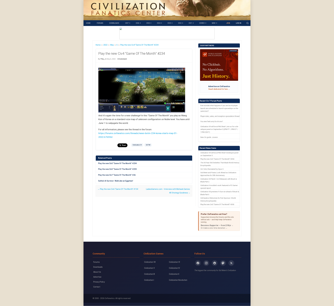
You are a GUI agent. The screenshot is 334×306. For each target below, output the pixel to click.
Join (228, 23)
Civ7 (127, 23)
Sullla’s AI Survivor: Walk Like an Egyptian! (115, 181)
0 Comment (122, 59)
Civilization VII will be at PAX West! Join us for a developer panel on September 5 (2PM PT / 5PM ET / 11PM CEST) (219, 129)
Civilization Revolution (178, 280)
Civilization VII (150, 262)
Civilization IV (137, 145)
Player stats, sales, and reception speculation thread (220, 116)
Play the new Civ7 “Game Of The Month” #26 (117, 175)
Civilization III (149, 274)
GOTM (148, 145)
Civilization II (174, 274)
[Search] (247, 23)
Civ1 (190, 23)
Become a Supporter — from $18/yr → (217, 225)
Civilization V (149, 268)
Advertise (97, 277)
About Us (97, 272)
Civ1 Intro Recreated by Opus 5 (211, 169)
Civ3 (169, 23)
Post (124, 145)
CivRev (202, 23)
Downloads (114, 23)
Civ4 (158, 23)
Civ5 (148, 23)
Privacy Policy (99, 282)
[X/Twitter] (231, 263)
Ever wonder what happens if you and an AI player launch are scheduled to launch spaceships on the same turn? (219, 108)
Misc (214, 23)
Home (88, 23)
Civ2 (179, 23)
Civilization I (149, 280)
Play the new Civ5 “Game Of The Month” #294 (117, 163)
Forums (100, 23)
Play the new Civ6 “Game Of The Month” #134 (118, 189)
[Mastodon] (223, 263)
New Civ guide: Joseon (209, 137)
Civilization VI (174, 262)
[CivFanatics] (128, 18)
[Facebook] (198, 263)
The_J (103, 59)
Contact (96, 287)
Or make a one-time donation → (214, 228)
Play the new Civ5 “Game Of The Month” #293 (117, 169)
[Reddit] (214, 263)
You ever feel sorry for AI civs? (211, 121)
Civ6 (137, 23)
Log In (238, 23)
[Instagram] (206, 263)
